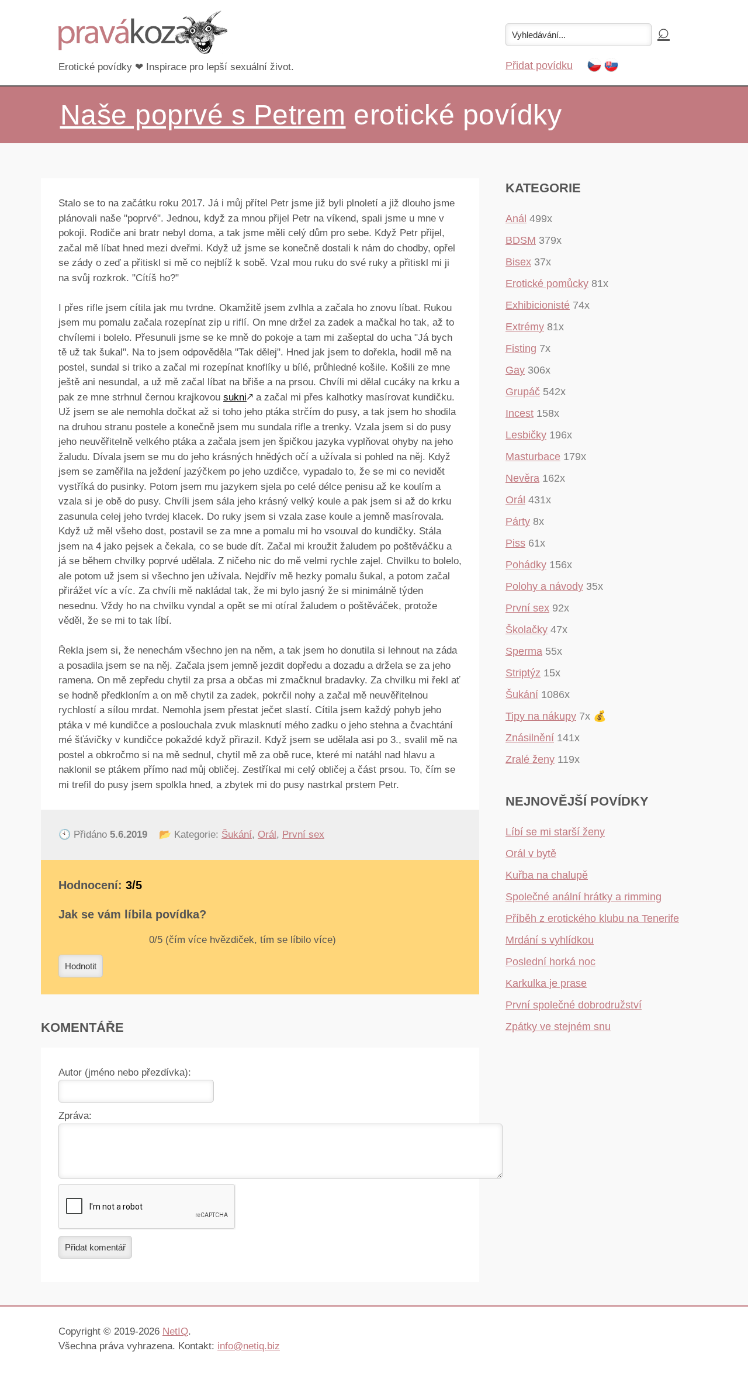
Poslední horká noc (550, 962)
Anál (516, 218)
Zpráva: (75, 1115)
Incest (519, 413)
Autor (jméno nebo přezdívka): (124, 1072)
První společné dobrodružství (573, 1005)
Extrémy (524, 327)
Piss (515, 543)
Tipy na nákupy (540, 716)
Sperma (523, 651)
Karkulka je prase (546, 983)
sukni (235, 397)
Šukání (236, 834)
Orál (267, 834)
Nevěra (522, 478)
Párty (517, 521)
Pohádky (525, 565)
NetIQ (175, 1331)
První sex (303, 834)
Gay (515, 370)
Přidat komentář (95, 1247)
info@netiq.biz (248, 1346)
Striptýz (523, 673)
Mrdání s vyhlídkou (549, 940)
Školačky (526, 629)
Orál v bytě (530, 853)
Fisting (520, 348)
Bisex (518, 262)
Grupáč (522, 392)
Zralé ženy (530, 759)
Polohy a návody (544, 586)
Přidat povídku (539, 65)
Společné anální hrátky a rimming (583, 897)
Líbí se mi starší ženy (555, 832)
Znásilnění (529, 738)
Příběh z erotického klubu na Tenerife (592, 918)
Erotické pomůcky (546, 283)
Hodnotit (80, 966)
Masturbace (532, 456)
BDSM (520, 240)
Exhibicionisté (537, 305)
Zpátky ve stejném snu (558, 1026)
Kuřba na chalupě (546, 875)
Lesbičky (525, 435)
